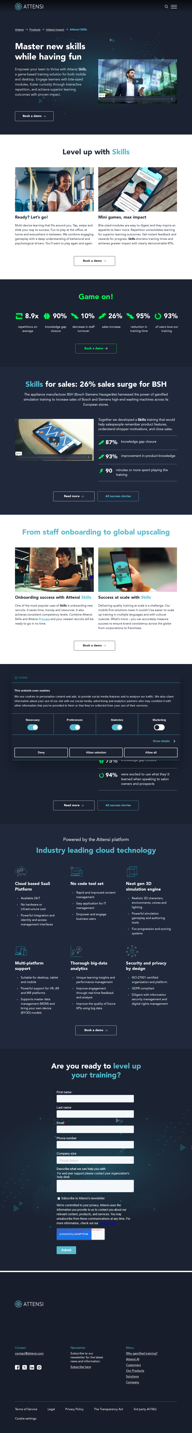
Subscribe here (80, 1367)
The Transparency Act (108, 1409)
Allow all (151, 752)
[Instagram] (39, 1367)
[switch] (75, 727)
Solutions (132, 1376)
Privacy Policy (74, 1409)
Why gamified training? (142, 1353)
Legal (51, 1409)
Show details (161, 741)
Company (132, 1382)
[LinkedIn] (32, 1367)
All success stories (118, 496)
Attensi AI (132, 1359)
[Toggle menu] (174, 7)
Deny (41, 752)
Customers (133, 1365)
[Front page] (29, 9)
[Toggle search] (166, 7)
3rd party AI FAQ (145, 1409)
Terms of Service (26, 1409)
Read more (72, 496)
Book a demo (32, 116)
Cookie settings (25, 1418)
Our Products (135, 1370)
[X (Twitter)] (24, 1367)
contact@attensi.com (29, 1353)
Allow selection (96, 752)
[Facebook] (17, 1367)
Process (44, 619)
